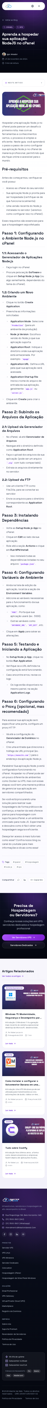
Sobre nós (6, 1324)
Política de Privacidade (12, 1339)
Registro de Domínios (11, 1311)
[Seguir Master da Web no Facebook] (4, 1234)
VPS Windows (8, 1258)
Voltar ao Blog (11, 20)
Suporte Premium (9, 1329)
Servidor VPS (7, 1247)
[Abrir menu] (39, 6)
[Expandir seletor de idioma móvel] (32, 6)
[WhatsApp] (18, 879)
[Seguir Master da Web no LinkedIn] (17, 1234)
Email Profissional (9, 1291)
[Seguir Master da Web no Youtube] (23, 1234)
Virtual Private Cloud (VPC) (13, 1301)
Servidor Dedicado (10, 1263)
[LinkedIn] (24, 879)
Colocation (7, 1268)
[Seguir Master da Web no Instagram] (10, 1234)
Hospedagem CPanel (11, 1273)
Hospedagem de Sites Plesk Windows (19, 1278)
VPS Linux (6, 1252)
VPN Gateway (8, 1296)
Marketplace (7, 1306)
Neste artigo (25, 83)
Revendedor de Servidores (14, 1334)
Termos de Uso (9, 1344)
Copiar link (38, 880)
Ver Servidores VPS (21, 937)
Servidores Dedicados (21, 945)
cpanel (9, 27)
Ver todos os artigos (11, 976)
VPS (21, 27)
